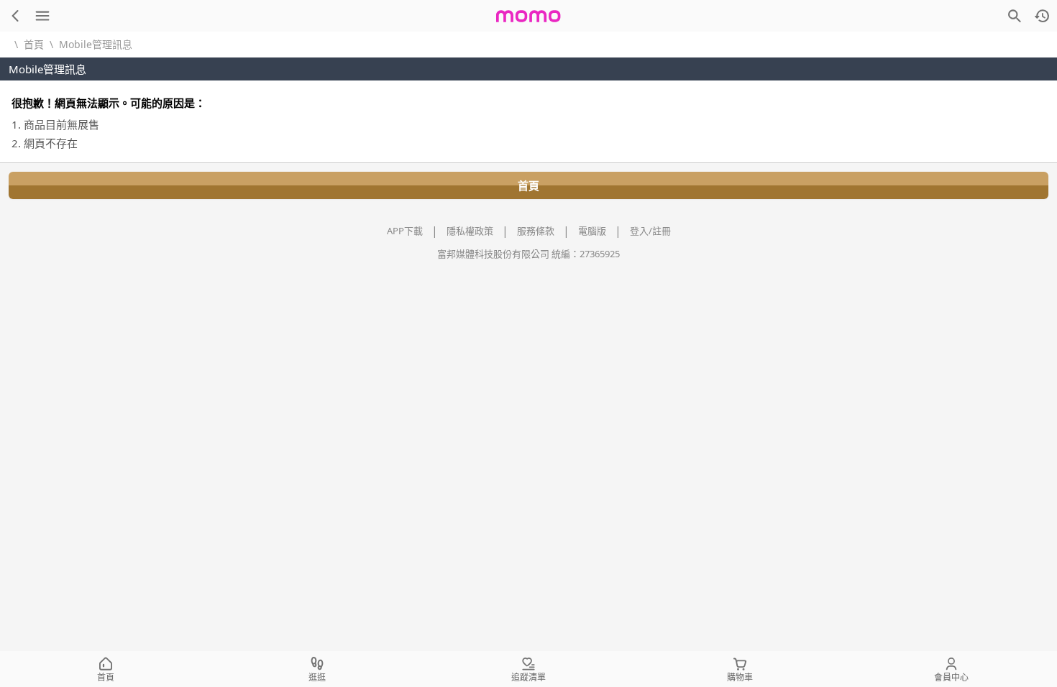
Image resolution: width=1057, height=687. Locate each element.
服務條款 (535, 230)
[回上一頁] (15, 16)
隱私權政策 (470, 230)
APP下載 (405, 230)
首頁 (34, 44)
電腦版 (592, 230)
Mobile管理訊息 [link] (95, 44)
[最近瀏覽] (1042, 16)
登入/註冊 (650, 230)
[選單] (42, 16)
